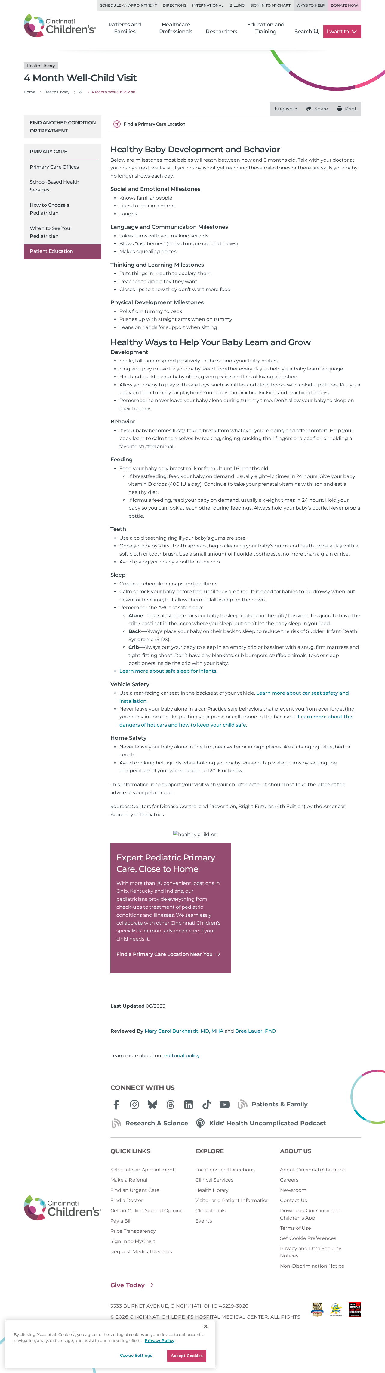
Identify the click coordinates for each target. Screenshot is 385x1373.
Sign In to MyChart (133, 1241)
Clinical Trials (210, 1210)
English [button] (284, 109)
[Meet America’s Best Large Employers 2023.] (355, 1317)
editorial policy (182, 1055)
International (207, 5)
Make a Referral (128, 1180)
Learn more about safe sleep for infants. (168, 671)
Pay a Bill (120, 1221)
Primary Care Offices (54, 167)
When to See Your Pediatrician (51, 232)
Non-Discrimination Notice (312, 1266)
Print (351, 109)
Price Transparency (133, 1231)
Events (203, 1221)
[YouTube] (225, 1104)
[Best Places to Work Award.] (336, 1317)
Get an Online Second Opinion (146, 1210)
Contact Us (293, 1200)
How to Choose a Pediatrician (50, 209)
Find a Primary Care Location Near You (164, 954)
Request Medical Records (141, 1251)
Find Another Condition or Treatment (63, 126)
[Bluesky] (152, 1104)
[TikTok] (207, 1104)
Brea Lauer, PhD (255, 1031)
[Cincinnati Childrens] (62, 1208)
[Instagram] (134, 1104)
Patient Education (51, 251)
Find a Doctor (126, 1200)
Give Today (127, 1285)
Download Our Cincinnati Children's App (310, 1214)
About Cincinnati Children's (313, 1170)
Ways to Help (311, 5)
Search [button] (303, 31)
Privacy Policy (159, 1340)
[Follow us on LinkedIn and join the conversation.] (189, 1104)
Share (321, 109)
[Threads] (171, 1104)
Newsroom (293, 1190)
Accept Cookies (187, 1355)
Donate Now (344, 5)
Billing (237, 5)
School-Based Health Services (54, 186)
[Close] (205, 1326)
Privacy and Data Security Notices (310, 1252)
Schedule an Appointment (128, 5)
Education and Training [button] (266, 28)
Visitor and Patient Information (232, 1200)
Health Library (212, 1190)
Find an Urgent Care (134, 1190)
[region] (110, 1344)
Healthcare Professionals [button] (175, 28)
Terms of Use (295, 1228)
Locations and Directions (225, 1170)
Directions (174, 5)
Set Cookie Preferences (308, 1238)
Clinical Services (214, 1180)
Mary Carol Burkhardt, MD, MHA (184, 1031)
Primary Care (48, 151)
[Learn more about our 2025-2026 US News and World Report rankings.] (317, 1317)
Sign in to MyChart (271, 5)
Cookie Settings (136, 1355)
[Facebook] (116, 1104)
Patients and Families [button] (125, 28)
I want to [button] (338, 31)
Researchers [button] (221, 31)
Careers (289, 1180)
